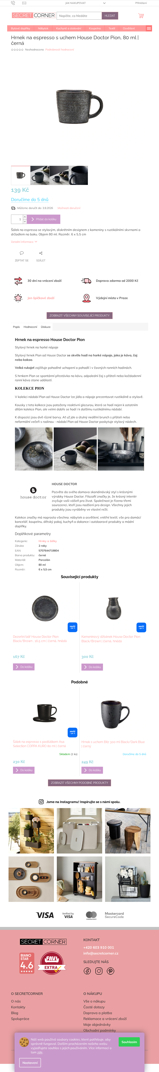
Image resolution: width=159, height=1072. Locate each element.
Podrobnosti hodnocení (59, 49)
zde (39, 1052)
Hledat (110, 15)
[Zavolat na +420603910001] (16, 2)
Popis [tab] (16, 327)
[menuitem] (20, 28)
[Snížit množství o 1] (25, 221)
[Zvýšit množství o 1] (25, 217)
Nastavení (30, 1063)
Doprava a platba (97, 1013)
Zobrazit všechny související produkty (80, 315)
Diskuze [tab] (46, 327)
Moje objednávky (97, 1024)
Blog (14, 1013)
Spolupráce (20, 1018)
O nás (16, 1001)
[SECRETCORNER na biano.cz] (27, 963)
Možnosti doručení (69, 208)
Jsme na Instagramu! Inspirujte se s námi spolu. (83, 802)
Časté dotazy (94, 1007)
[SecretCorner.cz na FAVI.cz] (51, 963)
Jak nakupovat (75, 2)
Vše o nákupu (94, 1001)
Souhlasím (129, 1042)
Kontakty (18, 1007)
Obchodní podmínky (99, 1030)
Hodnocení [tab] (30, 327)
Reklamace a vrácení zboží (105, 1018)
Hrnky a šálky (48, 541)
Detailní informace (22, 242)
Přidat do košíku (46, 219)
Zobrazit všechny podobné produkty (79, 782)
